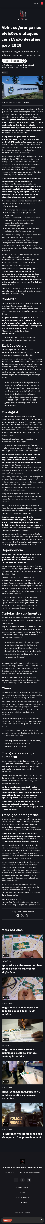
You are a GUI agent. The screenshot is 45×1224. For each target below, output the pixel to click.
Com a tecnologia (19, 1212)
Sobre (22, 1192)
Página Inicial (22, 1187)
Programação (22, 1197)
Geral (4, 72)
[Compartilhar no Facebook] (17, 916)
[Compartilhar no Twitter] (22, 916)
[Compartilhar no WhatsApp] (27, 916)
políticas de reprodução (13, 905)
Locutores (22, 1202)
